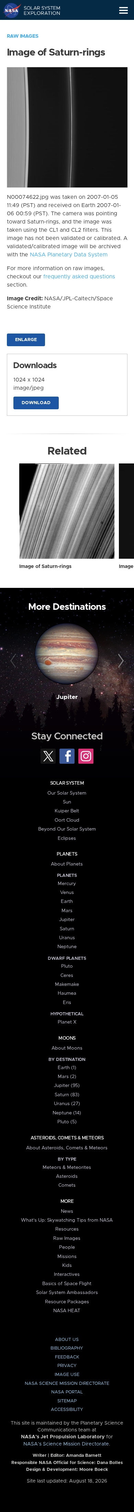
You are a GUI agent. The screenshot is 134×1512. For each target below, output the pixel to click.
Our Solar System (66, 793)
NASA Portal (67, 1392)
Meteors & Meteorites (67, 1167)
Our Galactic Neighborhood (37, 26)
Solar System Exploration (37, 10)
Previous (14, 661)
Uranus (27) (67, 1103)
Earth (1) (67, 1067)
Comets (67, 1185)
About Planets (67, 864)
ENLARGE (26, 340)
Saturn (67, 929)
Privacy (67, 1366)
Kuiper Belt (67, 811)
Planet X (67, 1022)
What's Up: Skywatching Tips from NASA (67, 1220)
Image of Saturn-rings (45, 566)
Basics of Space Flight (66, 1283)
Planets (67, 854)
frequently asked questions (79, 276)
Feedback (67, 1357)
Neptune (67, 946)
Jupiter (67, 697)
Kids (67, 1265)
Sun (67, 802)
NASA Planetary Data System (69, 254)
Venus (67, 892)
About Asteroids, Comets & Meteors (67, 1148)
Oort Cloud (67, 820)
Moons (66, 1038)
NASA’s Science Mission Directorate (66, 1444)
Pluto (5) (67, 1122)
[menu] (123, 10)
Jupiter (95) (67, 1085)
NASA (9, 10)
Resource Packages (67, 1301)
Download (36, 403)
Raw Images (22, 36)
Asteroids (67, 1176)
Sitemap (67, 1401)
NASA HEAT (66, 1310)
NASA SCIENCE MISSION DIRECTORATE (67, 1383)
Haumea (67, 993)
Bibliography (67, 1348)
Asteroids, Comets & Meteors (67, 1138)
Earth (67, 901)
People (67, 1247)
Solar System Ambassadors (67, 1292)
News (67, 1211)
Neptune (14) (67, 1113)
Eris (67, 1002)
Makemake (67, 984)
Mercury (67, 883)
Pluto (67, 966)
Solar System (67, 783)
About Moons (67, 1048)
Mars (67, 910)
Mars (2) (67, 1076)
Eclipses (67, 838)
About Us (67, 1340)
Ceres (66, 975)
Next (120, 661)
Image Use (67, 1374)
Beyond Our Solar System (67, 829)
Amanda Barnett (83, 1455)
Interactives (67, 1274)
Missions (67, 1256)
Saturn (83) (67, 1094)
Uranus (67, 937)
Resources (67, 1229)
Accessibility (67, 1409)
